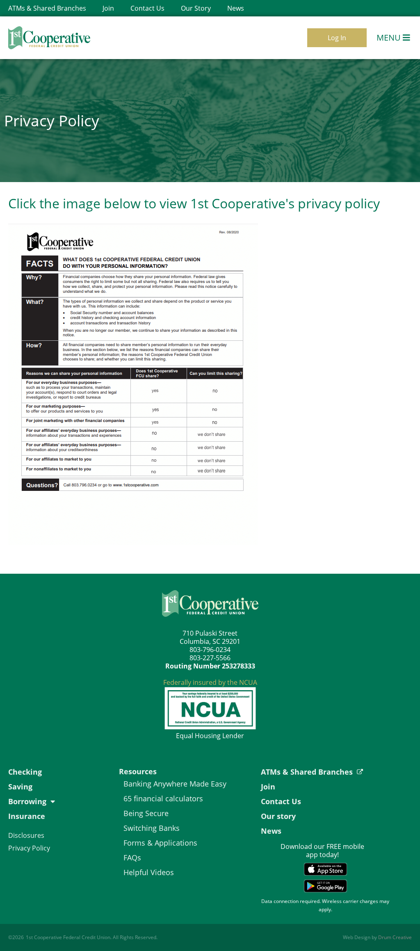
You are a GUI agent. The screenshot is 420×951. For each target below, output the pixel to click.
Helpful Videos (148, 872)
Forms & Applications (160, 843)
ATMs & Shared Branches (47, 8)
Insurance (26, 816)
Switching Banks (151, 828)
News (235, 8)
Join (108, 8)
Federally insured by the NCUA (210, 682)
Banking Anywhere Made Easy (174, 784)
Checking (25, 772)
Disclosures (26, 835)
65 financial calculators (163, 798)
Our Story (196, 8)
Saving (20, 786)
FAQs (132, 857)
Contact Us (147, 8)
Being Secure (146, 813)
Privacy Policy (29, 848)
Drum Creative (395, 937)
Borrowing (27, 801)
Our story (278, 816)
